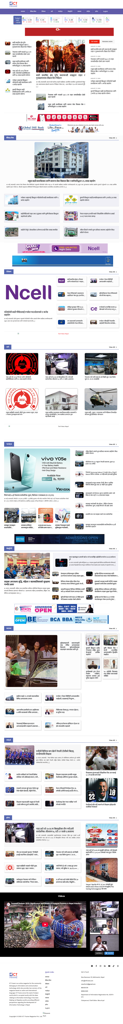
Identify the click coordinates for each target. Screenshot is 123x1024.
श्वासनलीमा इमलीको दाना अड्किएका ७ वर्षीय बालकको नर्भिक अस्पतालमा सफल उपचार (27, 712)
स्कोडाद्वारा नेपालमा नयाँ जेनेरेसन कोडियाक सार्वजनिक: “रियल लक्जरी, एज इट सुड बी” (27, 882)
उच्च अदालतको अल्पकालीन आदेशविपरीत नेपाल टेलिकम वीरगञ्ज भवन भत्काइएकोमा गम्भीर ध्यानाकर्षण (75, 324)
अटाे (52, 11)
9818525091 (84, 991)
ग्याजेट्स (60, 11)
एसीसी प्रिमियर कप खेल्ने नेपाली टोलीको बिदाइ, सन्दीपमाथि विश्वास (55, 752)
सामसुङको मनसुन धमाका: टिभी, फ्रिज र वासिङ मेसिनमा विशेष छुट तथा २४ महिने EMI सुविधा (99, 484)
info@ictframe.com (87, 981)
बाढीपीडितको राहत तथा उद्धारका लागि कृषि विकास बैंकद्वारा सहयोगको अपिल (39, 215)
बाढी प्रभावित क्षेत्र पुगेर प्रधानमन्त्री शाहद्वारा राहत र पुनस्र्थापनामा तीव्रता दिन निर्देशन (22, 45)
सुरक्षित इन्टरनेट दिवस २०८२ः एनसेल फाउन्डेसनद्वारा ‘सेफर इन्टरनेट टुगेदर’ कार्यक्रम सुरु (105, 599)
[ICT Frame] (13, 8)
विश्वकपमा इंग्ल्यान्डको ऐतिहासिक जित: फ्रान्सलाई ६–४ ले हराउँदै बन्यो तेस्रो (101, 773)
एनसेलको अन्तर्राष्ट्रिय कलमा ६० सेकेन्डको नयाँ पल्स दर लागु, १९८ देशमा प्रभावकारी (108, 309)
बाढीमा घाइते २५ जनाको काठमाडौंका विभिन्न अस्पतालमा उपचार (27, 697)
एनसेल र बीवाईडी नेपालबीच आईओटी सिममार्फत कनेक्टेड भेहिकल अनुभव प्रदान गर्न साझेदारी (107, 324)
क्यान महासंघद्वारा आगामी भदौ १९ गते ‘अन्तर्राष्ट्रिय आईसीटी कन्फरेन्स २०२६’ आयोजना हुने (92, 558)
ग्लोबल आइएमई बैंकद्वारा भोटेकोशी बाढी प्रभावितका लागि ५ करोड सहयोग (21, 82)
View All (112, 138)
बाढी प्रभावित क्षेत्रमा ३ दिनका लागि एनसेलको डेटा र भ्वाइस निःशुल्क (75, 281)
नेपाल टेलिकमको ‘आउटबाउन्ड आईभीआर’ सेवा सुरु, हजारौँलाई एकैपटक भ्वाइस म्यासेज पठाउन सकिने (76, 297)
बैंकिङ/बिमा (33, 11)
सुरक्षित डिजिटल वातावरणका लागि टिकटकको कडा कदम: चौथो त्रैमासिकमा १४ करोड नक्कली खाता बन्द (106, 576)
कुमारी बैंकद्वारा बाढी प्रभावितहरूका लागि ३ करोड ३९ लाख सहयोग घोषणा (21, 92)
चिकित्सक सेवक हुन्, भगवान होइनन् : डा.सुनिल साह (67, 711)
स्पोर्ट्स (88, 11)
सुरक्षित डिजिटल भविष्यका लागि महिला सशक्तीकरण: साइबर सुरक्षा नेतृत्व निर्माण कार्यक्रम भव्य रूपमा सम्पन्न (106, 591)
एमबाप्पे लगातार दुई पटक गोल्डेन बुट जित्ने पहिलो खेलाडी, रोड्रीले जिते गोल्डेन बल (27, 791)
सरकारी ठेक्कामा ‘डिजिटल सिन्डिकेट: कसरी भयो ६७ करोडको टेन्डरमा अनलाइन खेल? (73, 590)
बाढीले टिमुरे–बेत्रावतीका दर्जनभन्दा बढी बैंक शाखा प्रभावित (39, 229)
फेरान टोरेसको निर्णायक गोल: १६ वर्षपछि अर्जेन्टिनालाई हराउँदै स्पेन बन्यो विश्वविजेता (67, 791)
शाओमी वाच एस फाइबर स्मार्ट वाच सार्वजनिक (99, 514)
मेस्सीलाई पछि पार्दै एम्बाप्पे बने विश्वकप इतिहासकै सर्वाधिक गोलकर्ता (101, 805)
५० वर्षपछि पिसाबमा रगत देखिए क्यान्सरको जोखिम (110, 673)
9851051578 (84, 988)
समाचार (23, 11)
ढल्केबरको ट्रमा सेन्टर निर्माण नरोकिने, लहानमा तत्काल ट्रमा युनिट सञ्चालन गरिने (93, 675)
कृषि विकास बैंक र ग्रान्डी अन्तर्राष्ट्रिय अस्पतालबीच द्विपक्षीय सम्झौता (110, 651)
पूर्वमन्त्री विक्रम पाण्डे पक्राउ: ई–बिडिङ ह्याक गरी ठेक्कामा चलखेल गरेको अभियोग (72, 598)
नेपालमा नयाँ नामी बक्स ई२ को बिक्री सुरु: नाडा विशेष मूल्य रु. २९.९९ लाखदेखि (100, 378)
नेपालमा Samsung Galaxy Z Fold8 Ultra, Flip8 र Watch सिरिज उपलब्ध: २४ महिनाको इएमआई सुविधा (101, 473)
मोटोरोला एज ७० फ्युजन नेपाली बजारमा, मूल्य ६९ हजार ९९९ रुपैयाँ (100, 463)
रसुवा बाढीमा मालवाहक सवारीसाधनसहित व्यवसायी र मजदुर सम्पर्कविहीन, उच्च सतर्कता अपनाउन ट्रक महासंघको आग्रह (61, 414)
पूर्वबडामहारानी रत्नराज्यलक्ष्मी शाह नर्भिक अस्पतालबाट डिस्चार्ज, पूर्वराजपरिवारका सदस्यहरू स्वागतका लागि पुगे (70, 646)
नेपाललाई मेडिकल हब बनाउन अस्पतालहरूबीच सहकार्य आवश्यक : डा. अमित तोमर (27, 726)
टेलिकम (43, 11)
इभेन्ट (96, 11)
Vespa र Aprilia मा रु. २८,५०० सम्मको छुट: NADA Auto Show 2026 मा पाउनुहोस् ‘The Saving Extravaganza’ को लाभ (100, 886)
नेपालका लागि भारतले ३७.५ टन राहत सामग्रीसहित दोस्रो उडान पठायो (21, 54)
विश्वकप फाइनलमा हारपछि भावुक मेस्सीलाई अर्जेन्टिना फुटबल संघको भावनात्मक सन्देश (66, 777)
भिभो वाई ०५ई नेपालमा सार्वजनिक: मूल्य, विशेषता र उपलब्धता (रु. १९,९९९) (29, 495)
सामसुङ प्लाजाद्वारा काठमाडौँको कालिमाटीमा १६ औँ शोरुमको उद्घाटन (9, 529)
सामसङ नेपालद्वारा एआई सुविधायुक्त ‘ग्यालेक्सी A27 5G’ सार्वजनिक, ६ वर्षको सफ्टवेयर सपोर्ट (62, 529)
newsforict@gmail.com (88, 984)
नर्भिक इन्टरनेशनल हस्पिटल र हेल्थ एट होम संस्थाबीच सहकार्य (67, 725)
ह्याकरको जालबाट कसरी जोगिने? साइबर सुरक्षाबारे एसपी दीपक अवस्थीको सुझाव (106, 582)
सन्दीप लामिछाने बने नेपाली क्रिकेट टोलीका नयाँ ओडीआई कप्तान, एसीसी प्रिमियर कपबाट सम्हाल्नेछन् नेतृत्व (27, 777)
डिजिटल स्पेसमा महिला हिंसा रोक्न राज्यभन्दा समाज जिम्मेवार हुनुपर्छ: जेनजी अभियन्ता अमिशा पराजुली (72, 583)
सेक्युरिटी (70, 11)
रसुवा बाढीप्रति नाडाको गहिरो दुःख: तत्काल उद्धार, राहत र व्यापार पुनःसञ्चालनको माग (22, 413)
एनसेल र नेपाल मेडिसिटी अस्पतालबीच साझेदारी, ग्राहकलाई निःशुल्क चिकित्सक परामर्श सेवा (107, 283)
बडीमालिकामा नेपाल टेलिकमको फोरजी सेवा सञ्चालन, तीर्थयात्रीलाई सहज (108, 295)
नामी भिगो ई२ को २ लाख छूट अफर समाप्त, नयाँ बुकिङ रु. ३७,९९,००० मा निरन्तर (67, 868)
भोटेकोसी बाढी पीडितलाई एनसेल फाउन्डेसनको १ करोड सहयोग (26, 313)
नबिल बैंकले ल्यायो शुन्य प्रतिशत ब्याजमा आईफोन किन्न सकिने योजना (97, 231)
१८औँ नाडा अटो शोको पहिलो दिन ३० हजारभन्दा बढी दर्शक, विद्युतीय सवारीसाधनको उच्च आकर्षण (67, 882)
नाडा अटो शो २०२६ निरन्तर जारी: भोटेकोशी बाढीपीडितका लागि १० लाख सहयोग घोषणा (21, 73)
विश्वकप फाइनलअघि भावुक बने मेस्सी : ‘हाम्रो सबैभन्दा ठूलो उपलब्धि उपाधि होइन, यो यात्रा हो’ (27, 804)
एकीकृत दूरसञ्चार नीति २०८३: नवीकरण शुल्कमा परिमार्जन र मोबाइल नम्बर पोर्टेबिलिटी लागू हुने (75, 310)
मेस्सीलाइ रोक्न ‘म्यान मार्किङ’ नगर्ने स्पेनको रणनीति (66, 803)
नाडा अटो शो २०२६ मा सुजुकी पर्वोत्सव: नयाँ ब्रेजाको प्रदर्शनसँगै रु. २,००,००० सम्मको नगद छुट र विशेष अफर (101, 852)
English (105, 11)
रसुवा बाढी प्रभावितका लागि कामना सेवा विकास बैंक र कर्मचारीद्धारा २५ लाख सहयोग (21, 63)
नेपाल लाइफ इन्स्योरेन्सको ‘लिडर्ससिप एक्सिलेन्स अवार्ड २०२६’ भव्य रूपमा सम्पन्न (97, 215)
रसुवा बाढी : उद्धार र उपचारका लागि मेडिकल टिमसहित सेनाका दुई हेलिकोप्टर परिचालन (101, 413)
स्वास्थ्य (79, 11)
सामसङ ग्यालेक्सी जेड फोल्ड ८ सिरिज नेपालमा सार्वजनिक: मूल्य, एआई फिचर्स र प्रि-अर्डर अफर (99, 504)
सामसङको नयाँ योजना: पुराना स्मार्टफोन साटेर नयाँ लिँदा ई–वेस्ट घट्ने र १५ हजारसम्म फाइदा (100, 494)
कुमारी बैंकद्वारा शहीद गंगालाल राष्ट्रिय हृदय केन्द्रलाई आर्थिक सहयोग (93, 651)
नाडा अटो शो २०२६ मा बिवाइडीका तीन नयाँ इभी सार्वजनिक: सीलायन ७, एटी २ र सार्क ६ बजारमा (59, 378)
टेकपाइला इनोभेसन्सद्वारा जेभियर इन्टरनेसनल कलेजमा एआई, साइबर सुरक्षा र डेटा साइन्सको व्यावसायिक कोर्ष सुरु (73, 576)
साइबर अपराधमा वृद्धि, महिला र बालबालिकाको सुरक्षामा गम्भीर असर (27, 583)
